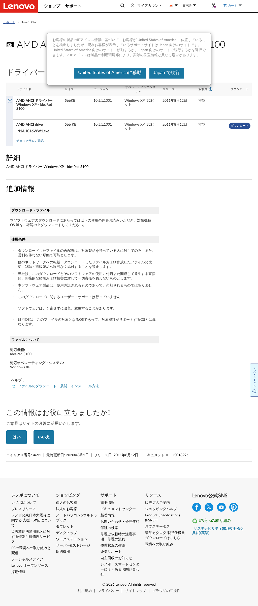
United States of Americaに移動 (110, 72)
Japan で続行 (166, 72)
